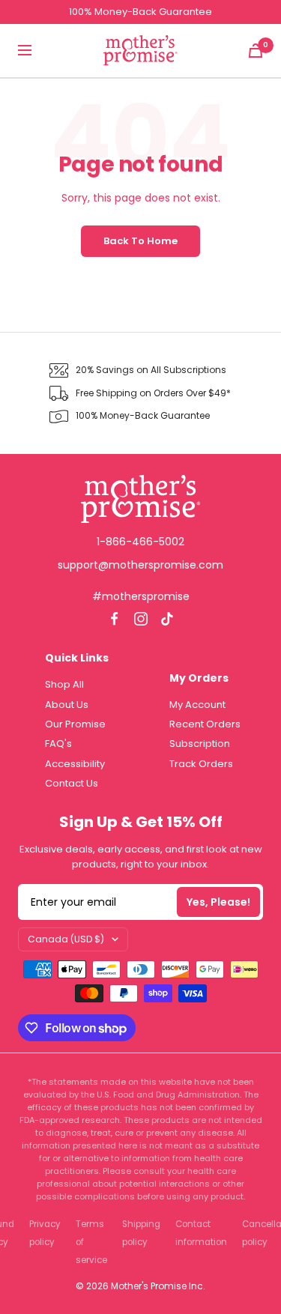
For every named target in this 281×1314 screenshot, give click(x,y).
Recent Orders (205, 724)
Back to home (140, 241)
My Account (197, 704)
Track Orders (201, 764)
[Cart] (255, 50)
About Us (66, 704)
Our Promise (75, 724)
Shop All (64, 684)
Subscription (199, 743)
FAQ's (58, 743)
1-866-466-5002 (140, 541)
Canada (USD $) (66, 939)
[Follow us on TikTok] (167, 618)
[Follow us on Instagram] (140, 618)
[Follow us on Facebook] (114, 618)
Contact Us (71, 783)
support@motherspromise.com (140, 564)
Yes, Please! (218, 901)
